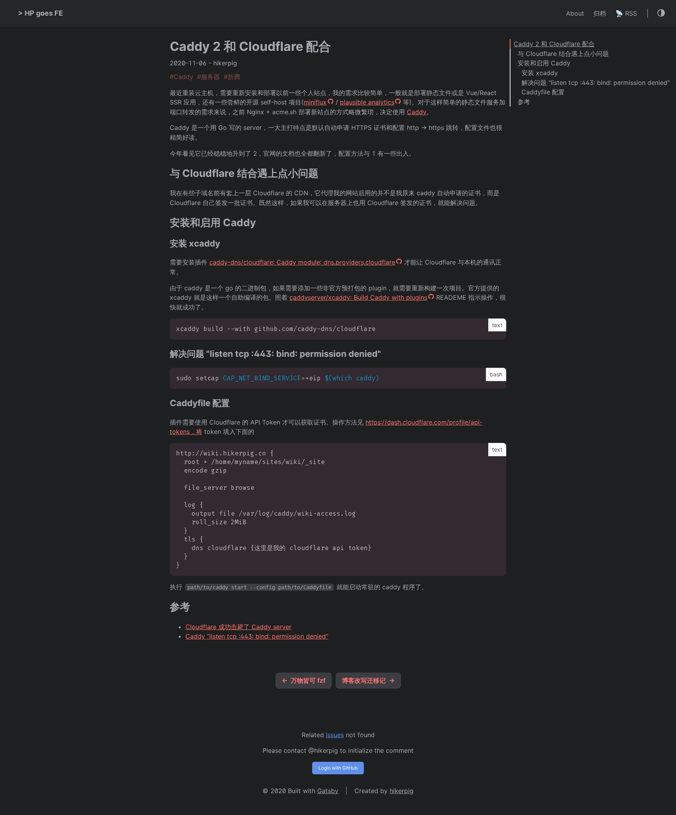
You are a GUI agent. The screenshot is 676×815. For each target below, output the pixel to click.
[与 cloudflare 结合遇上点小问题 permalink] (166, 173)
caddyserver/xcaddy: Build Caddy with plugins (358, 297)
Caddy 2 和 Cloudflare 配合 (554, 44)
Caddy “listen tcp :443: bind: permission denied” (256, 636)
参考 (524, 102)
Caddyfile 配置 (543, 92)
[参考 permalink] (166, 606)
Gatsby (327, 791)
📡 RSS (626, 13)
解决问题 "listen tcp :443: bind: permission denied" (595, 82)
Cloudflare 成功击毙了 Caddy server (238, 627)
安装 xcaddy (539, 73)
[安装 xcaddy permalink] (166, 243)
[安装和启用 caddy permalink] (166, 222)
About (575, 13)
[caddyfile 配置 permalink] (166, 403)
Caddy (416, 112)
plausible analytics (367, 102)
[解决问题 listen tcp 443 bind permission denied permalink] (166, 354)
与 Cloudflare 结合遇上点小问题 (563, 54)
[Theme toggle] (661, 13)
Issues (335, 735)
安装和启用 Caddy (544, 63)
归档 (599, 13)
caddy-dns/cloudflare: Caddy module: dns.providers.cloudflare (302, 262)
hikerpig (402, 791)
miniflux (315, 102)
